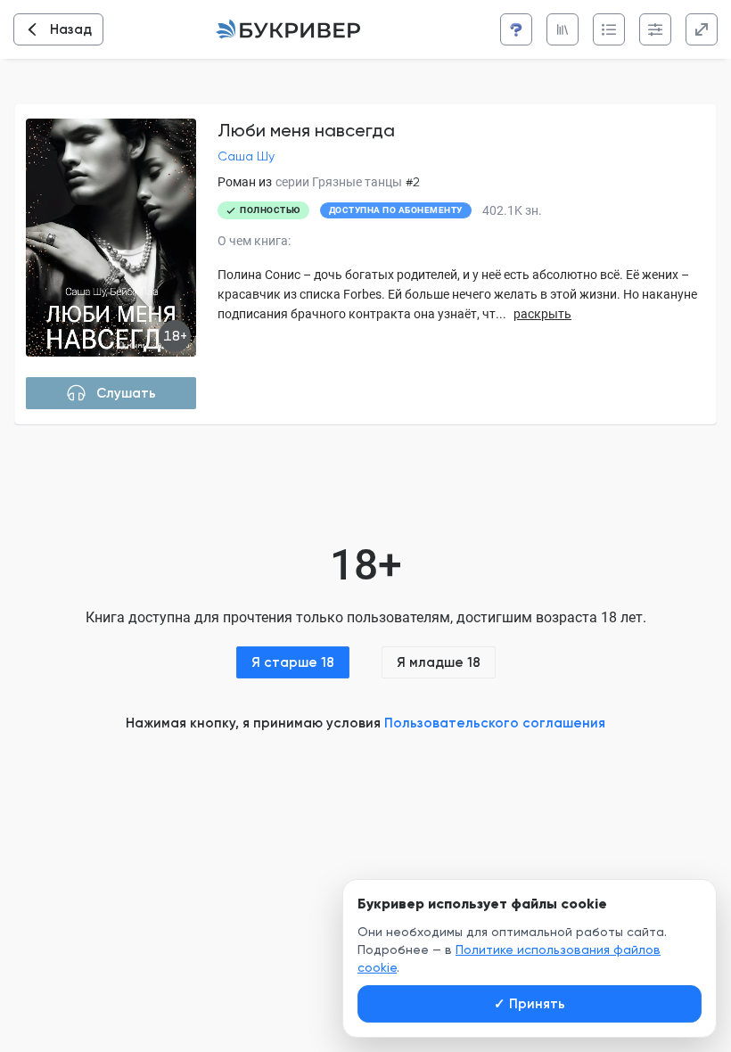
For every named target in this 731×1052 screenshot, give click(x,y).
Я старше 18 (292, 662)
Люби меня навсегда (306, 130)
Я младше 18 (438, 662)
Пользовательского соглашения (494, 723)
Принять (529, 1004)
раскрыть (542, 314)
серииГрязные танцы (338, 182)
